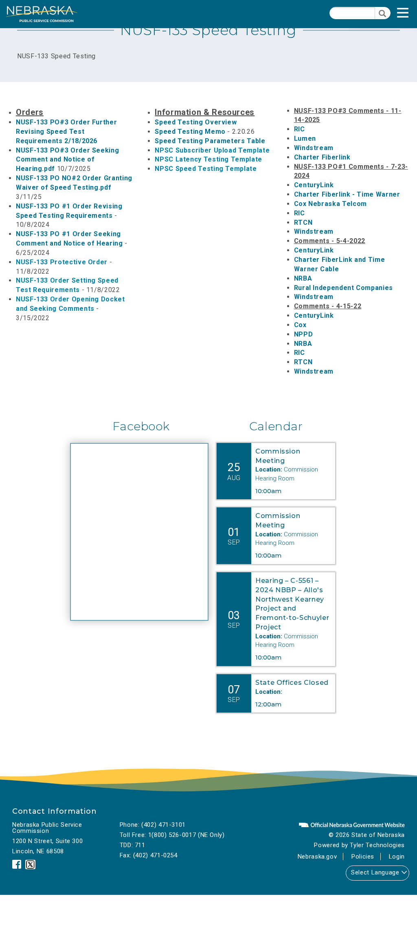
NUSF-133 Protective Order (62, 262)
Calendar (276, 426)
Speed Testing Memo (190, 131)
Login (397, 856)
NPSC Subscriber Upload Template (212, 150)
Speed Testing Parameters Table (210, 141)
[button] (411, 15)
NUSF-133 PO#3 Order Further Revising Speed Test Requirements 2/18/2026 (66, 131)
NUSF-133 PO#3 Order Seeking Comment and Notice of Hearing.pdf (67, 159)
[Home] (41, 14)
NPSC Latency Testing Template (208, 159)
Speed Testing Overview (196, 122)
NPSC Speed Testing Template (206, 169)
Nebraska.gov (317, 856)
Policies (362, 856)
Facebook (140, 426)
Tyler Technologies (377, 845)
